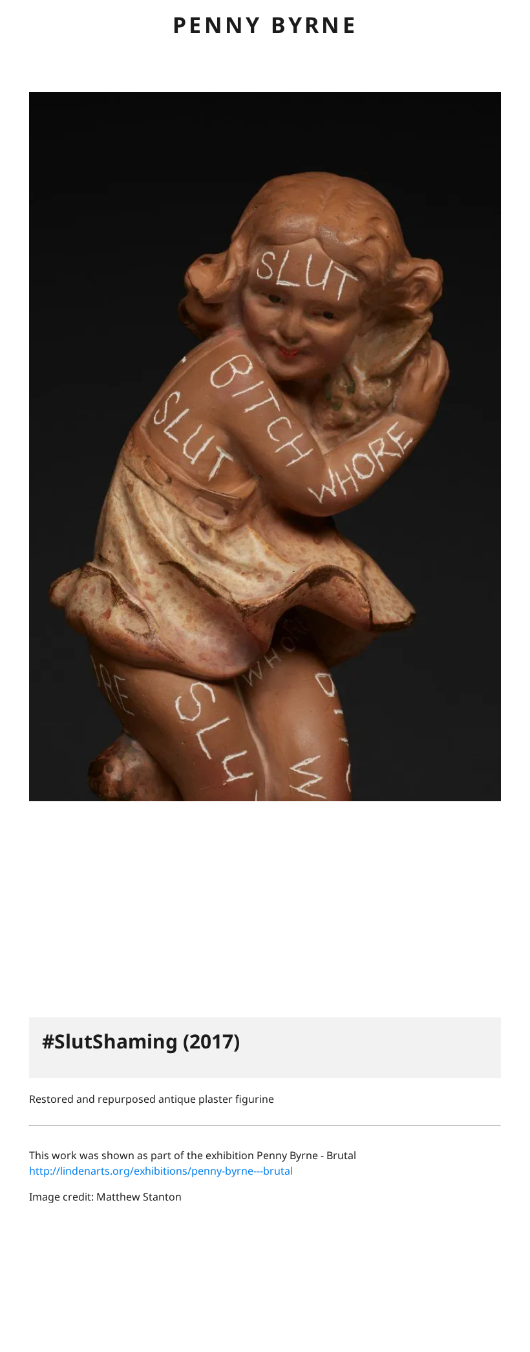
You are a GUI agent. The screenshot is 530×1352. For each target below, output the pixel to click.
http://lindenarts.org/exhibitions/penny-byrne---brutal (161, 1171)
